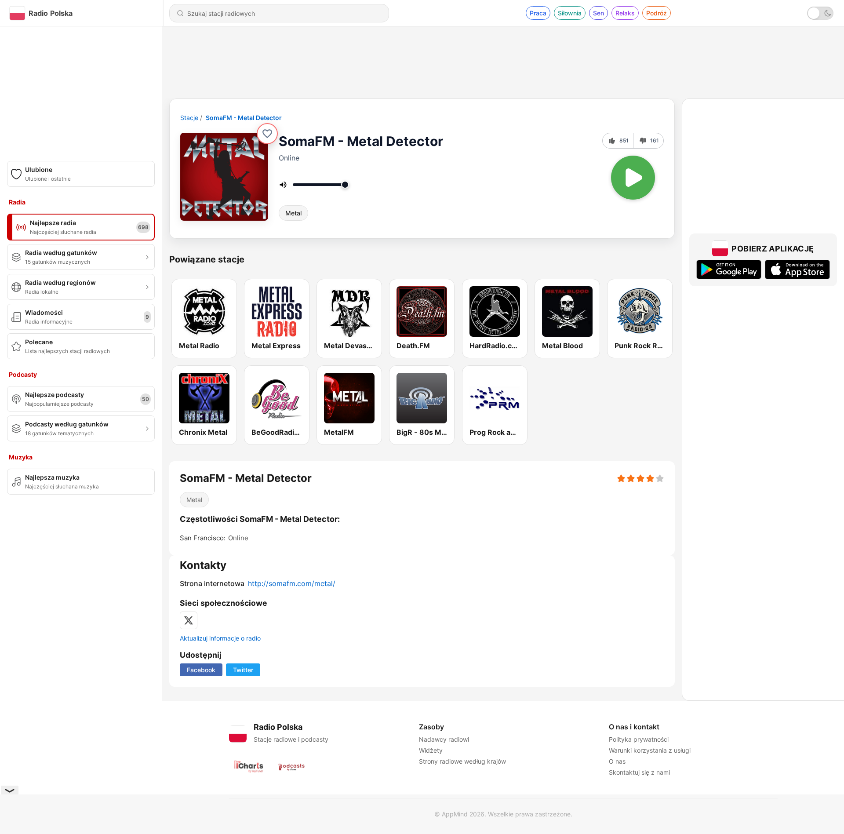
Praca (538, 13)
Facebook (201, 670)
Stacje (189, 117)
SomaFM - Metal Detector (244, 117)
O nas (617, 761)
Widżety (431, 750)
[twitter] (188, 620)
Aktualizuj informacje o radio (220, 638)
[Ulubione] (267, 133)
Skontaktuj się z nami (639, 772)
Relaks (625, 13)
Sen (598, 13)
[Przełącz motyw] (820, 13)
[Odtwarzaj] (633, 178)
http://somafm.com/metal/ (291, 583)
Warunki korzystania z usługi (650, 750)
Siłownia (570, 13)
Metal (293, 213)
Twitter (243, 670)
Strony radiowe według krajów (462, 761)
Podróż (656, 13)
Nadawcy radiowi (444, 739)
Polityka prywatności (639, 739)
